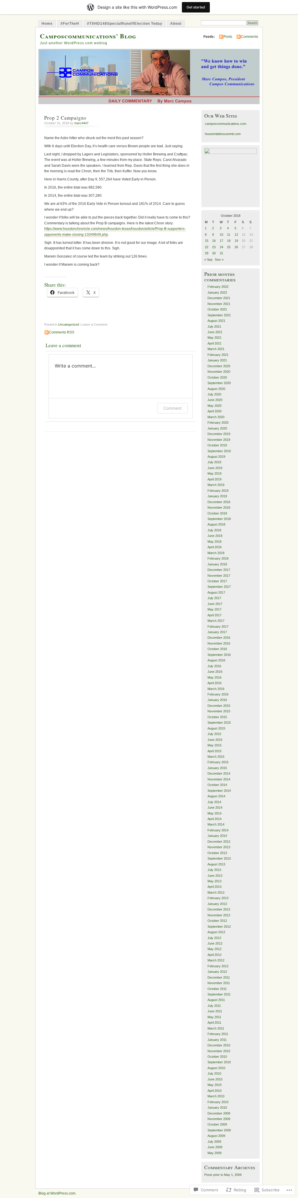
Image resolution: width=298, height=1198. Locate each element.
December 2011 (218, 977)
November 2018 (218, 507)
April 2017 (214, 615)
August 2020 (216, 389)
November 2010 (218, 1051)
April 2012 (214, 954)
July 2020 (214, 394)
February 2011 (217, 1034)
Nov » (219, 259)
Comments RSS (61, 332)
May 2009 (214, 1153)
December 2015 (218, 705)
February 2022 (217, 286)
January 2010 (217, 1107)
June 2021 (214, 332)
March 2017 (215, 620)
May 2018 (214, 541)
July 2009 (214, 1141)
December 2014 (218, 773)
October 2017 (217, 581)
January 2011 (217, 1039)
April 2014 (214, 819)
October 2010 (217, 1056)
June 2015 (214, 739)
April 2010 (214, 1090)
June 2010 (214, 1079)
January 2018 (217, 564)
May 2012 (214, 949)
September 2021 (219, 315)
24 (221, 247)
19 (236, 240)
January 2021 (217, 360)
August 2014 (216, 796)
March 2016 (215, 689)
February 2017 (217, 626)
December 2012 (218, 909)
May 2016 (214, 677)
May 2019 (214, 473)
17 (221, 240)
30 (214, 253)
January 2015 (217, 768)
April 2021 (214, 343)
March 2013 (215, 892)
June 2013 (214, 875)
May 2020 (214, 405)
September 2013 (219, 858)
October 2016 (217, 649)
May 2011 (214, 1017)
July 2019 (214, 462)
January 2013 (217, 904)
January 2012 (217, 971)
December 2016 (218, 637)
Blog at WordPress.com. (57, 1193)
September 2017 (219, 586)
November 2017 (218, 575)
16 (214, 240)
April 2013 (214, 886)
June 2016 (214, 671)
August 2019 (216, 456)
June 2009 (214, 1147)
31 (221, 253)
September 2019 (219, 451)
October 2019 (217, 445)
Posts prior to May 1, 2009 (223, 1174)
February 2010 (217, 1102)
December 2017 (218, 570)
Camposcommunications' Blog (88, 35)
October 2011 (217, 989)
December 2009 (218, 1113)
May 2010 (214, 1085)
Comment (172, 408)
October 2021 (217, 309)
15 (206, 240)
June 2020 (214, 400)
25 (228, 247)
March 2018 (215, 553)
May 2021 (214, 337)
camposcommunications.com (225, 123)
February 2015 (217, 762)
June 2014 (214, 807)
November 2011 (218, 983)
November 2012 (218, 915)
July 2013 (214, 870)
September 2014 (219, 790)
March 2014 (215, 824)
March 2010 (215, 1096)
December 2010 (218, 1045)
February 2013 (217, 898)
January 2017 (217, 632)
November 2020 (218, 371)
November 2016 (218, 643)
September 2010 (219, 1062)
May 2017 (214, 609)
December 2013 (218, 841)
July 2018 (214, 530)
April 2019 (214, 479)
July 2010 (214, 1073)
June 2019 (214, 468)
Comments (249, 37)
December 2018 (218, 502)
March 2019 (215, 485)
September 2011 (218, 994)
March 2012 (215, 960)
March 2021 (215, 349)
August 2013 (216, 864)
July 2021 (214, 326)
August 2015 (216, 728)
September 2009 (219, 1130)
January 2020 (217, 428)
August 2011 (216, 1000)
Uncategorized (68, 324)
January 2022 (217, 292)
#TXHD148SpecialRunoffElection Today (124, 24)
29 (206, 253)
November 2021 (218, 304)
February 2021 (217, 354)
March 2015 (215, 756)
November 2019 (218, 439)
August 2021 (216, 320)
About (176, 24)
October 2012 (217, 920)
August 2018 (216, 524)
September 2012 (219, 926)
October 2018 (217, 513)
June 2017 (214, 604)
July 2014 (214, 802)
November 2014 (218, 779)
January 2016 (217, 700)
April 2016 (214, 683)
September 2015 (219, 722)
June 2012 (214, 943)
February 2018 (217, 558)
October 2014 (217, 785)
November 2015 (218, 711)
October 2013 (217, 853)
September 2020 (219, 383)
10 (221, 234)
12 (236, 234)
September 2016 (219, 654)
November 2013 (218, 847)
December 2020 (218, 366)
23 (214, 247)
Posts (228, 37)
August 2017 (216, 592)
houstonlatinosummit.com (223, 134)
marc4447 (81, 123)
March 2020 (215, 417)
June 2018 (214, 535)
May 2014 (214, 813)
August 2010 (216, 1068)
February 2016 (217, 694)
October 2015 (217, 717)
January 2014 (217, 835)
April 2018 (214, 547)
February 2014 (217, 830)
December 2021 (218, 298)
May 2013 (214, 881)
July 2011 (214, 1005)
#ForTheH (70, 24)
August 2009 (216, 1135)
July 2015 (214, 734)
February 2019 (217, 490)
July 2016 (214, 666)
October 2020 (217, 377)
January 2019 (217, 496)
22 (206, 247)
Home (47, 24)
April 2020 (214, 411)
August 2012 (216, 932)
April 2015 (214, 751)
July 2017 (214, 598)
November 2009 (218, 1119)
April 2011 (214, 1022)
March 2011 (215, 1028)
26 (236, 247)
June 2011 (214, 1011)
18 (228, 240)
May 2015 (214, 745)
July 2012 (214, 938)
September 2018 (219, 519)
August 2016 (216, 660)
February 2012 (217, 966)
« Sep (208, 259)
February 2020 (217, 422)
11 (228, 234)
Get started (196, 7)
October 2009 (217, 1124)
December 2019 (218, 434)
